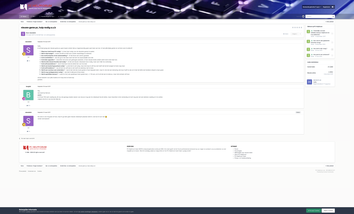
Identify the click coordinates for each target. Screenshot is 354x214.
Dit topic (327, 16)
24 (29, 61)
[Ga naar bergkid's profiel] (28, 95)
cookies (28, 211)
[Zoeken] (333, 16)
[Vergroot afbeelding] (106, 116)
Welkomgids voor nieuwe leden (244, 152)
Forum (236, 149)
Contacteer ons (32, 171)
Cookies (39, 171)
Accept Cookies (314, 210)
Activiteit (63, 16)
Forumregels (238, 151)
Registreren (326, 7)
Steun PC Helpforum (240, 154)
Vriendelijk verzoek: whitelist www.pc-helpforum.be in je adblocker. (320, 32)
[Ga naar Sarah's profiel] (308, 31)
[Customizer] (333, 7)
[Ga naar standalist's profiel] (23, 34)
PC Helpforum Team (240, 156)
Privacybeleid (22, 171)
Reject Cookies (328, 210)
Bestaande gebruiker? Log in (311, 7)
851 (29, 105)
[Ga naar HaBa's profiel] (309, 81)
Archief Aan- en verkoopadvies (45, 35)
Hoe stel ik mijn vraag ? (320, 48)
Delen (286, 34)
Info (33, 16)
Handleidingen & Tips (47, 16)
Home (24, 16)
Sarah (312, 36)
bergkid (28, 86)
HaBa (315, 82)
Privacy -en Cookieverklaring (243, 158)
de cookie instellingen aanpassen (88, 211)
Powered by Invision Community (325, 172)
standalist (33, 33)
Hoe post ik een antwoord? (321, 54)
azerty (39, 95)
